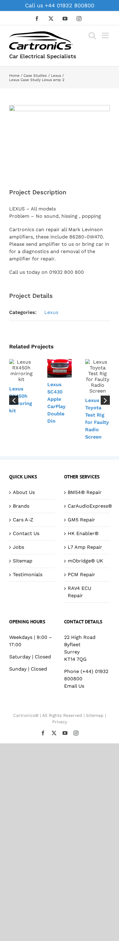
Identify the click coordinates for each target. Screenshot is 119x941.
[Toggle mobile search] (92, 35)
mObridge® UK (85, 561)
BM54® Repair (85, 492)
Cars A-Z (23, 520)
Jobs (18, 547)
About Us (24, 492)
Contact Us (26, 533)
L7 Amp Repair (85, 547)
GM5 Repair (81, 520)
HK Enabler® (83, 533)
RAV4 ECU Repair (79, 591)
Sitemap (22, 561)
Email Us (74, 686)
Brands (21, 506)
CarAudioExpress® (87, 506)
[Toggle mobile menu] (106, 35)
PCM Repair (81, 574)
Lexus (51, 312)
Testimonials (27, 574)
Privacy (59, 721)
